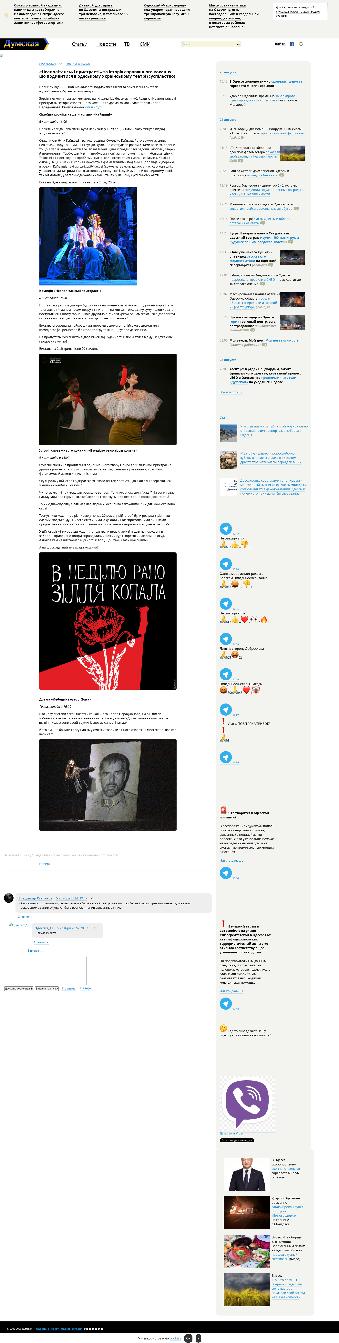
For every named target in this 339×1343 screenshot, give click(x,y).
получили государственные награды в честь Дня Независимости (266, 192)
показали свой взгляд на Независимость (255, 154)
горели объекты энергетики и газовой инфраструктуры (253, 302)
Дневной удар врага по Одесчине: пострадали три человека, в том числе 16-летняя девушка (103, 11)
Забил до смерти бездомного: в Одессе (260, 275)
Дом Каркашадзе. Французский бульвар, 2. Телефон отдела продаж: (298, 11)
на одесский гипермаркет (253, 263)
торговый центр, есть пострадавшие (253, 325)
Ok (188, 1338)
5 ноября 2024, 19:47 (71, 898)
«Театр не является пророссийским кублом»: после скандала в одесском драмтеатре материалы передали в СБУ (270, 457)
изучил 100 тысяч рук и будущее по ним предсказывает (264, 239)
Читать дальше (231, 860)
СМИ (145, 44)
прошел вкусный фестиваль (282, 133)
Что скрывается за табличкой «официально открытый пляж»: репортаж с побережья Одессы (274, 430)
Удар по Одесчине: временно (252, 96)
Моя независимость (282, 340)
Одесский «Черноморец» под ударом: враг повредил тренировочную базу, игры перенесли (167, 11)
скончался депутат (286, 81)
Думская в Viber (232, 1133)
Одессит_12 (44, 928)
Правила (69, 988)
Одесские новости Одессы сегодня (59, 1328)
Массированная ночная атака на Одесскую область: (255, 296)
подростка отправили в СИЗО (252, 279)
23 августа (228, 360)
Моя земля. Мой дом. (247, 340)
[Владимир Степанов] (9, 901)
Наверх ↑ (46, 864)
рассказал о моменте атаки (248, 258)
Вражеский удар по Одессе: (252, 317)
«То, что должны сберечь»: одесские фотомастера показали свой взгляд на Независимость (288, 1288)
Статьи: (225, 417)
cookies (175, 1338)
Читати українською (78, 63)
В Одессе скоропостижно (250, 81)
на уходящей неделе (265, 382)
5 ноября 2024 (47, 63)
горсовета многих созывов (252, 86)
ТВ (127, 44)
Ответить (25, 917)
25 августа (228, 72)
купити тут (93, 107)
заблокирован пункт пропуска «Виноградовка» (263, 98)
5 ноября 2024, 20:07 (72, 928)
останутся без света (262, 175)
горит (234, 321)
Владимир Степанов (35, 898)
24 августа (228, 120)
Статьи (79, 44)
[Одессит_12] (19, 925)
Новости (106, 44)
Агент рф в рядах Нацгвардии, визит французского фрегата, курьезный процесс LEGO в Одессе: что (265, 373)
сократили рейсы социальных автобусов (261, 208)
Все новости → (231, 392)
